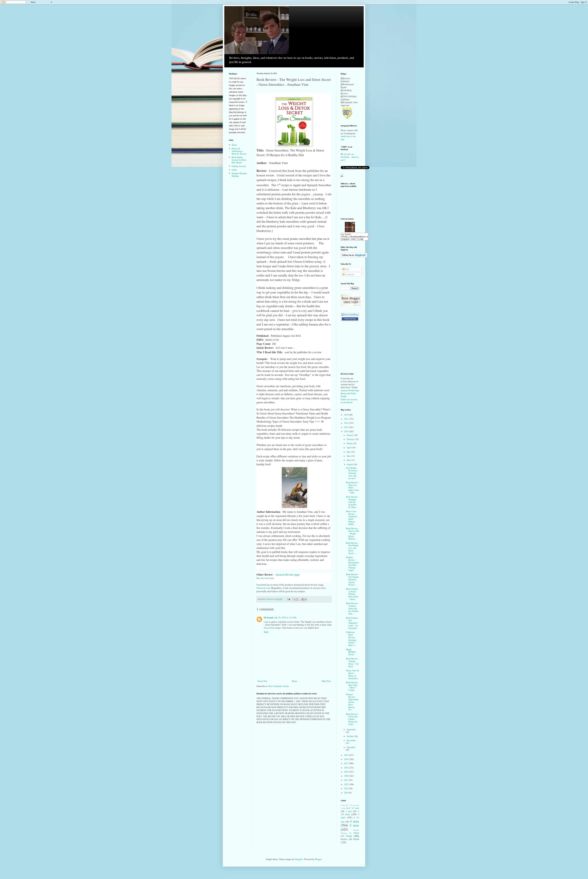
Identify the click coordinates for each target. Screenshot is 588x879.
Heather (344, 839)
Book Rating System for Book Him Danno (239, 160)
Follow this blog (350, 319)
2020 (346, 775)
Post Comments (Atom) (278, 686)
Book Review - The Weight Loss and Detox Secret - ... (352, 548)
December (351, 747)
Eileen (356, 832)
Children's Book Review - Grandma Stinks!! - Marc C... (351, 638)
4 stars (354, 821)
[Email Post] (288, 599)
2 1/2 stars (354, 808)
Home (294, 681)
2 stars (349, 811)
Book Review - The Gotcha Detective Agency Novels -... (352, 579)
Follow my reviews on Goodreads (349, 401)
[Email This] (294, 599)
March (350, 443)
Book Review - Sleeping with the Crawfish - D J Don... (352, 501)
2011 (346, 418)
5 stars (354, 825)
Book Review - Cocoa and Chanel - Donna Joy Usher (352, 719)
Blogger (318, 859)
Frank (349, 836)
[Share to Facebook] (302, 599)
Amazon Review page (288, 574)
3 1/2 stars (350, 812)
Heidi (356, 839)
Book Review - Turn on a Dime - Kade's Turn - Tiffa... (352, 487)
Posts (346, 269)
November (351, 740)
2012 (346, 423)
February (351, 439)
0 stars (343, 805)
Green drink (269, 627)
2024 (346, 792)
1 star (343, 808)
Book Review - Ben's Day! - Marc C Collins (352, 686)
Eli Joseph (268, 617)
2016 (346, 759)
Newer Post (262, 681)
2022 (346, 784)
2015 (346, 755)
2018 (346, 767)
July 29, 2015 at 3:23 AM (285, 617)
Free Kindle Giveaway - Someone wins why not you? (352, 473)
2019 (346, 771)
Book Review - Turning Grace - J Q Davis (352, 662)
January (350, 435)
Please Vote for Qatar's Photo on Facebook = (352, 674)
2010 (346, 414)
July (349, 460)
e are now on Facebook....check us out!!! (350, 157)
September (351, 729)
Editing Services (239, 166)
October (350, 736)
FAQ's (234, 169)
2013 (346, 427)
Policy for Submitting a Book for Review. (239, 151)
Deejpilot (299, 859)
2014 (346, 431)
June (349, 455)
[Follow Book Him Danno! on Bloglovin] (354, 256)
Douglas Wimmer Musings (239, 174)
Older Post (326, 681)
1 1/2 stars (352, 805)
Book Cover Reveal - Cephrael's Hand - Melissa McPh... (351, 518)
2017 (346, 763)
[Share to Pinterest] (305, 599)
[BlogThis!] (296, 599)
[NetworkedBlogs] (349, 314)
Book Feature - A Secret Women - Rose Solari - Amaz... (352, 594)
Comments (349, 274)
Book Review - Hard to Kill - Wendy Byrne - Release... (352, 533)
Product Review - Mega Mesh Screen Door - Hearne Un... (352, 702)
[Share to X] (299, 599)
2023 (346, 788)
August (350, 464)
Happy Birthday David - (351, 652)
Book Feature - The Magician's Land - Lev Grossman (352, 622)
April (349, 447)
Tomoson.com (263, 587)
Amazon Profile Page (350, 390)
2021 (346, 780)
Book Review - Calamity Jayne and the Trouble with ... (352, 608)
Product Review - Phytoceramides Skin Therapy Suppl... (352, 564)
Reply (266, 631)
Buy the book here (265, 578)
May (349, 451)
